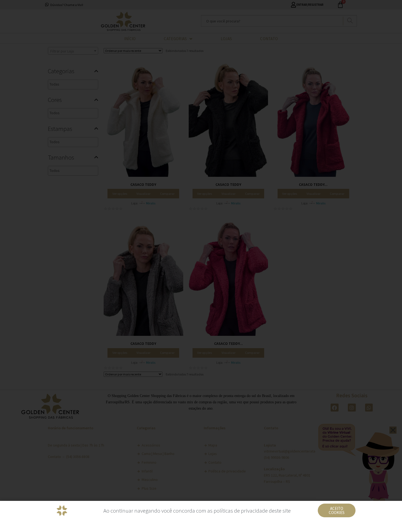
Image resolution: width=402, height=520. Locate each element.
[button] (337, 510)
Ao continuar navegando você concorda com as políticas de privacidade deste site (197, 510)
